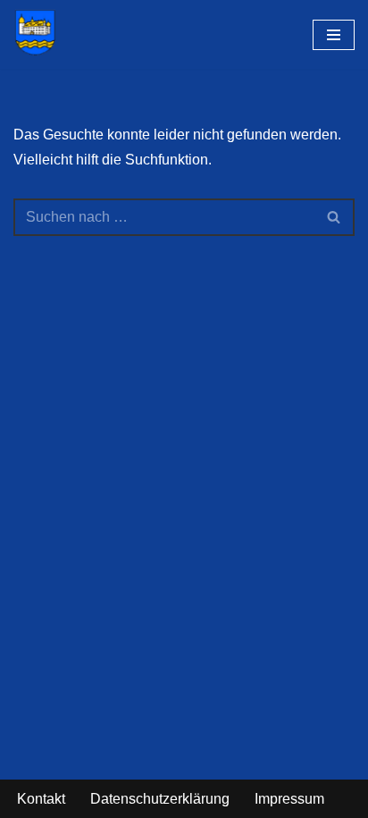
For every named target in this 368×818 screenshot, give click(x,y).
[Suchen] (334, 217)
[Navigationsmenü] (334, 35)
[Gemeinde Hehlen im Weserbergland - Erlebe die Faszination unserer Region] (39, 32)
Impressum (289, 798)
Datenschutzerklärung (160, 798)
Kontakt (41, 798)
